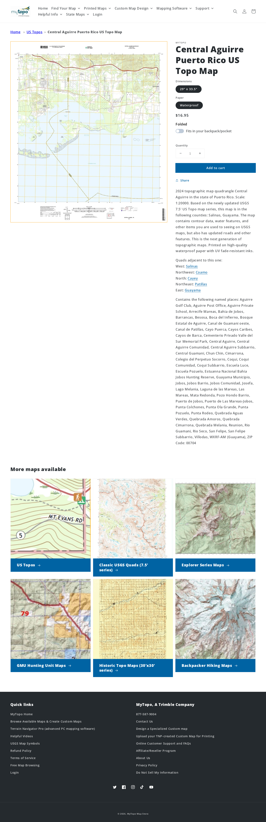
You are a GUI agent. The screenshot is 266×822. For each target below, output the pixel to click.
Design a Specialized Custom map (162, 729)
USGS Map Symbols (25, 743)
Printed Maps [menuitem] (95, 8)
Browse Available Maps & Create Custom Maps (45, 721)
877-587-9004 (146, 714)
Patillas (201, 284)
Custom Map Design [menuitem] (132, 8)
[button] (235, 11)
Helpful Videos (21, 736)
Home (15, 32)
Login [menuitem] (97, 14)
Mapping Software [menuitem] (172, 8)
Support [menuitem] (202, 8)
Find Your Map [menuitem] (63, 8)
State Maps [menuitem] (75, 14)
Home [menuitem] (43, 8)
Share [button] (184, 180)
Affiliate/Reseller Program (156, 751)
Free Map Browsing (24, 765)
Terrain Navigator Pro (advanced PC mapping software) (52, 729)
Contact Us (144, 721)
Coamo (202, 272)
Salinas (192, 266)
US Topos (35, 32)
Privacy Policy (146, 765)
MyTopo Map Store (137, 813)
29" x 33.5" (188, 89)
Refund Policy (21, 751)
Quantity (182, 145)
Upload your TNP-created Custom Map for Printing (175, 736)
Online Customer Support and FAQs (163, 743)
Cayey (193, 278)
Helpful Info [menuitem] (48, 14)
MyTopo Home (21, 714)
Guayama (193, 290)
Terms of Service (23, 758)
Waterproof (189, 105)
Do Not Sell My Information (157, 772)
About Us (143, 758)
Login (14, 772)
